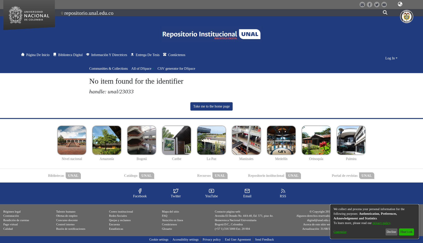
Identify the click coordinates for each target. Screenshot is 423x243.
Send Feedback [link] (264, 239)
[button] (400, 4)
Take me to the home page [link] (211, 106)
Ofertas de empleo (67, 215)
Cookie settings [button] (158, 239)
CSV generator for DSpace (176, 68)
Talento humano (66, 211)
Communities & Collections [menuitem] (108, 68)
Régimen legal (12, 211)
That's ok (406, 232)
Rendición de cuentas (16, 220)
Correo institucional (121, 211)
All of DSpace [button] (141, 68)
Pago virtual (10, 224)
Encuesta (114, 224)
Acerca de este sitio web (317, 224)
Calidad (8, 228)
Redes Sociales (118, 215)
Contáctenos (169, 224)
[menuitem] (142, 68)
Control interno (65, 224)
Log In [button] (390, 58)
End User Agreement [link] (238, 239)
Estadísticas (116, 228)
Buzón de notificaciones (70, 228)
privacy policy (381, 223)
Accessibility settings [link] (186, 239)
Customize (340, 232)
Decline (391, 232)
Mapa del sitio (170, 211)
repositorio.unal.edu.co (88, 13)
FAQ (164, 215)
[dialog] (374, 222)
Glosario (167, 228)
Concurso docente (67, 220)
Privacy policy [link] (212, 239)
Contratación (11, 215)
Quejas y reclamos (120, 220)
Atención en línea (172, 220)
